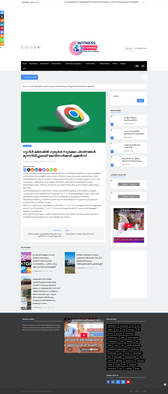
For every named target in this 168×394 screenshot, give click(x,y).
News (120, 353)
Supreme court (130, 361)
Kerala (131, 123)
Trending (117, 364)
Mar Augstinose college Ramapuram (118, 349)
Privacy (144, 391)
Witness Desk (28, 161)
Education (126, 123)
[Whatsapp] (51, 169)
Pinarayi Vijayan (137, 353)
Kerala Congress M (133, 337)
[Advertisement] (84, 21)
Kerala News (44, 63)
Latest (116, 345)
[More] (55, 169)
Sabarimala (119, 361)
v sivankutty (128, 368)
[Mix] (47, 169)
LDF (122, 345)
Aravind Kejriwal (112, 326)
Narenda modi (135, 349)
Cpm (123, 329)
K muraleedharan (112, 341)
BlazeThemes (49, 391)
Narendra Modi (112, 353)
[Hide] (1, 47)
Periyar (128, 353)
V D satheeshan (112, 368)
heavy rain (119, 333)
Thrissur (110, 364)
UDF (124, 364)
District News (56, 63)
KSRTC (109, 345)
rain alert (110, 361)
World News (33, 63)
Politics (115, 63)
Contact (137, 391)
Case (138, 326)
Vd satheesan (132, 364)
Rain (140, 357)
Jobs (24, 68)
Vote (120, 368)
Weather (137, 368)
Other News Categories (73, 63)
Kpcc (137, 341)
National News (105, 63)
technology (27, 146)
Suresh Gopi (140, 361)
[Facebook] (25, 169)
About (131, 391)
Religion (123, 63)
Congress (110, 329)
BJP (132, 326)
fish (139, 329)
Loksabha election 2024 (133, 345)
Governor (110, 333)
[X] (28, 169)
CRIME (123, 164)
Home (24, 63)
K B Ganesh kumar (113, 337)
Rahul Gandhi (118, 357)
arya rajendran (124, 326)
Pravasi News (90, 63)
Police (109, 357)
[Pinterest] (40, 169)
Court (117, 329)
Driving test (131, 329)
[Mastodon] (44, 169)
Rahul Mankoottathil (130, 357)
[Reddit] (32, 169)
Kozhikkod (130, 341)
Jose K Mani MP (129, 333)
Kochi (122, 341)
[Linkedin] (36, 169)
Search (116, 96)
